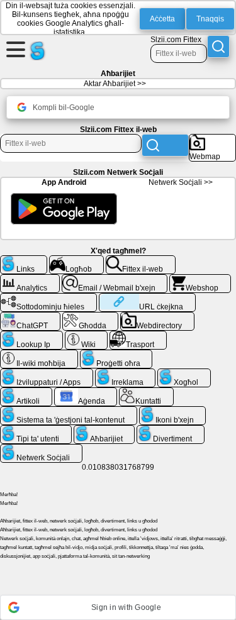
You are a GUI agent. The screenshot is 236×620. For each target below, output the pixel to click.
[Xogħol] (184, 373)
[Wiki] (86, 335)
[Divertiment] (171, 430)
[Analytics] (30, 279)
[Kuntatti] (146, 392)
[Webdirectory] (157, 317)
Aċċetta (162, 18)
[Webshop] (200, 279)
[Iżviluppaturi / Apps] (46, 373)
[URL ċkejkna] (147, 298)
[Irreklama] (125, 373)
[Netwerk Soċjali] (41, 449)
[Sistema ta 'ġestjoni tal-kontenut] (68, 411)
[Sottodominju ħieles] (48, 298)
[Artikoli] (26, 392)
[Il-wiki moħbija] (39, 354)
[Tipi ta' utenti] (36, 430)
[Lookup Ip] (31, 335)
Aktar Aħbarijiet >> (115, 83)
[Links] (23, 260)
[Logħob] (76, 260)
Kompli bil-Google (63, 107)
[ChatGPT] (30, 317)
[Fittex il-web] (141, 260)
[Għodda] (90, 317)
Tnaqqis (210, 18)
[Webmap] (212, 139)
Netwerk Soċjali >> (181, 182)
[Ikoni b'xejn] (172, 411)
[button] (118, 607)
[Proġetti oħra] (116, 354)
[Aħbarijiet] (104, 430)
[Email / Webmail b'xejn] (115, 279)
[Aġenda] (86, 392)
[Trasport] (138, 335)
